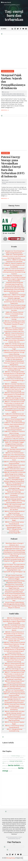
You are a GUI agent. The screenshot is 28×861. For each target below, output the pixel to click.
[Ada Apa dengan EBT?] (14, 533)
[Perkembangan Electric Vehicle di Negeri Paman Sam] (14, 587)
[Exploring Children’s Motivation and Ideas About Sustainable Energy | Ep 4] (14, 558)
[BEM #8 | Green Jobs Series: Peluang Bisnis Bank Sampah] (14, 476)
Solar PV (10, 771)
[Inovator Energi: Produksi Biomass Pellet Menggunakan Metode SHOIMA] (14, 603)
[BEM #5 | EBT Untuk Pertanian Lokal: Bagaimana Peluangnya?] (14, 505)
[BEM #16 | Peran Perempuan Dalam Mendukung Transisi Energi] (14, 420)
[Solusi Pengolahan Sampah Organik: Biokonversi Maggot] (14, 578)
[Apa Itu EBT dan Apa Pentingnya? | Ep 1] (14, 572)
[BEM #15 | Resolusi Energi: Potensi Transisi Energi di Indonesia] (14, 429)
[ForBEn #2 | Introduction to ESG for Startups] (14, 318)
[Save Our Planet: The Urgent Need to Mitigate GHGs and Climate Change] (14, 565)
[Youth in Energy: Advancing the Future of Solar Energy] (14, 555)
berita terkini (13, 94)
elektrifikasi (23, 756)
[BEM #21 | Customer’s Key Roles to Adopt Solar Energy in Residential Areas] (14, 385)
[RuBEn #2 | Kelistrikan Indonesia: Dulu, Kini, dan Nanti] (14, 508)
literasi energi (5, 757)
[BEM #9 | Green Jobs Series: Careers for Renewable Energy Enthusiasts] (14, 469)
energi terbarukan (12, 95)
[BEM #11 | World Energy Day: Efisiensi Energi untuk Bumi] (14, 462)
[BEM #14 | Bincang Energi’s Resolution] (14, 440)
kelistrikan (13, 759)
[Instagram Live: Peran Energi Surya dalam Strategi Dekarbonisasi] (14, 252)
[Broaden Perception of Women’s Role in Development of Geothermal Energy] (14, 551)
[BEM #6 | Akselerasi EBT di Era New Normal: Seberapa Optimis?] (14, 498)
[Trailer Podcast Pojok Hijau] (14, 575)
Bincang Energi (11, 858)
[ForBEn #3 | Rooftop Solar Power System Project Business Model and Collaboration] (14, 301)
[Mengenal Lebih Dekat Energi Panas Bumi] (14, 599)
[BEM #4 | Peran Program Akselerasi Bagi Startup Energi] (14, 512)
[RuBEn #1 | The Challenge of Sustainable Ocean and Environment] (14, 516)
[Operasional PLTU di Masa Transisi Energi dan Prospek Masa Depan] (14, 591)
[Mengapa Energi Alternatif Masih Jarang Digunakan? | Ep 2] (14, 569)
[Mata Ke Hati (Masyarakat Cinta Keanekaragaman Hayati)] (14, 526)
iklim (14, 757)
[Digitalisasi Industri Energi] (14, 582)
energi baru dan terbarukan (15, 182)
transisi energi (15, 756)
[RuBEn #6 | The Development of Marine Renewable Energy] (14, 484)
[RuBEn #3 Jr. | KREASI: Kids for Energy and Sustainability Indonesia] (14, 501)
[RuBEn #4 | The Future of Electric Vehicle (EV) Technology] (14, 491)
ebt (4, 182)
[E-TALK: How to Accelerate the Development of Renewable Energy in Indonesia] (14, 380)
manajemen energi (20, 759)
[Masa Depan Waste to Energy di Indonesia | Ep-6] (14, 544)
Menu (5, 29)
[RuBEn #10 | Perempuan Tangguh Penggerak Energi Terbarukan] (14, 443)
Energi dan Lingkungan (7, 71)
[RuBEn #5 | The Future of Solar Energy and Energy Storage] (14, 487)
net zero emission (6, 756)
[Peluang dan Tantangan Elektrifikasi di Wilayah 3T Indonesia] (14, 606)
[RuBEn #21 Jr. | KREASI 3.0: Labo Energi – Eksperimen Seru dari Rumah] (14, 260)
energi (7, 182)
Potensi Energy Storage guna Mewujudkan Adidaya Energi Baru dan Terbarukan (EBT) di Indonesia (12, 166)
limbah (11, 757)
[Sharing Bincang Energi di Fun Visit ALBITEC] (14, 411)
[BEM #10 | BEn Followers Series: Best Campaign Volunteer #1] (14, 466)
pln (5, 763)
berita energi (6, 94)
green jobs (5, 765)
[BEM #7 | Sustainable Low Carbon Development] (14, 494)
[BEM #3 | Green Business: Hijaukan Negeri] (14, 519)
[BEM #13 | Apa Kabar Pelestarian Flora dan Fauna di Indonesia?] (14, 450)
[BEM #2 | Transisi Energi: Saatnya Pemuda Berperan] (14, 523)
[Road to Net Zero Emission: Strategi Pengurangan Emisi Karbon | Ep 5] (14, 547)
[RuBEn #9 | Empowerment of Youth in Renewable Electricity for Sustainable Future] (14, 458)
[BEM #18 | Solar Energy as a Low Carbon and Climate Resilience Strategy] (14, 399)
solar (24, 761)
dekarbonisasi (14, 768)
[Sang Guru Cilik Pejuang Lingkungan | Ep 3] (14, 562)
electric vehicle (19, 757)
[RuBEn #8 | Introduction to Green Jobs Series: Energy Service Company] (14, 473)
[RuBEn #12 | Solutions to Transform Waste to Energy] (14, 432)
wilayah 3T (8, 768)
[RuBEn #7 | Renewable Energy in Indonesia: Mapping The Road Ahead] (14, 480)
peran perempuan (11, 763)
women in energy (6, 759)
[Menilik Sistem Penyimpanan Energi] (14, 580)
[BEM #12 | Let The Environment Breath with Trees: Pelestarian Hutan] (14, 453)
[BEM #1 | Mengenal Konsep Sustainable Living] (14, 530)
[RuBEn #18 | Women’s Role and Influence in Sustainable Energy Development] (14, 314)
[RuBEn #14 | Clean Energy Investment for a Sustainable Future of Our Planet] (14, 407)
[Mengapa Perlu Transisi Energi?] (14, 584)
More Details (4, 110)
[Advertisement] (14, 790)
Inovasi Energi (5, 153)
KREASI (7, 761)
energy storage (19, 763)
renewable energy (21, 95)
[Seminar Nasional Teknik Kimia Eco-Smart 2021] (14, 446)
